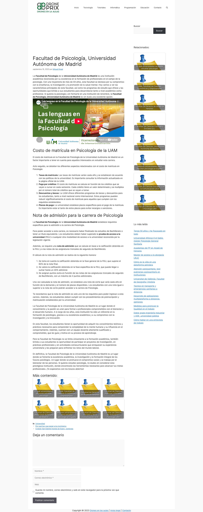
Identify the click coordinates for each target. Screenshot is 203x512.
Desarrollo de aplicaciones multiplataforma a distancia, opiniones (147, 299)
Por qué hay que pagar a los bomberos (50, 426)
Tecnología (88, 7)
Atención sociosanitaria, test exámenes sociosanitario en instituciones (147, 272)
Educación (145, 7)
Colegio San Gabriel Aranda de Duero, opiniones (54, 429)
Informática (115, 7)
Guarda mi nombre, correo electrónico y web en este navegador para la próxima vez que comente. (77, 491)
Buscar (137, 26)
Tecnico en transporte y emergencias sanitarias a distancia (145, 289)
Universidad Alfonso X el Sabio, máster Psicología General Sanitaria (149, 241)
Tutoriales (101, 7)
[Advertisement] (78, 37)
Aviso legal (115, 510)
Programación (130, 7)
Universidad (40, 424)
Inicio (76, 7)
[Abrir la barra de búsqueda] (167, 7)
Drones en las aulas (99, 510)
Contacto (157, 7)
